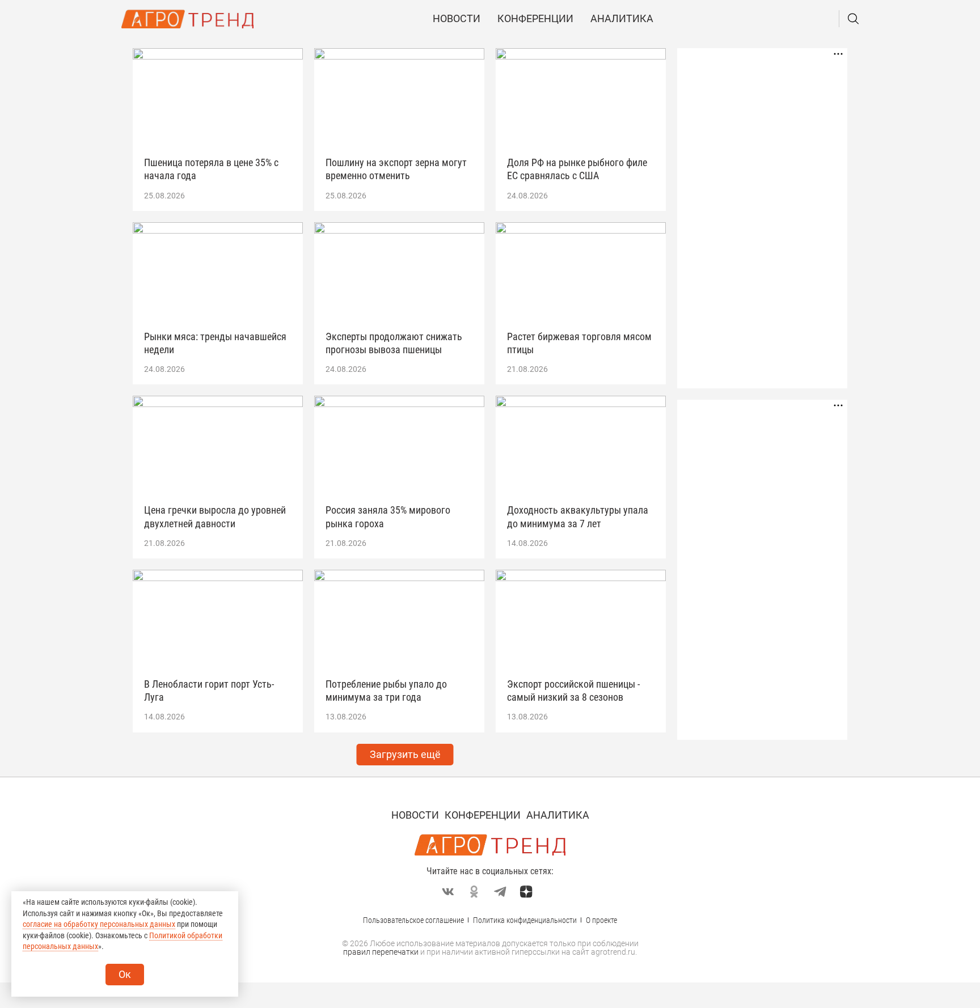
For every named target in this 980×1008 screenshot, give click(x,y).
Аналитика (621, 18)
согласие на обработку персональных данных (99, 924)
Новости (456, 18)
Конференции (535, 18)
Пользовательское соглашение (413, 920)
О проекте (601, 920)
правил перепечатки (381, 951)
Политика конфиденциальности (525, 920)
